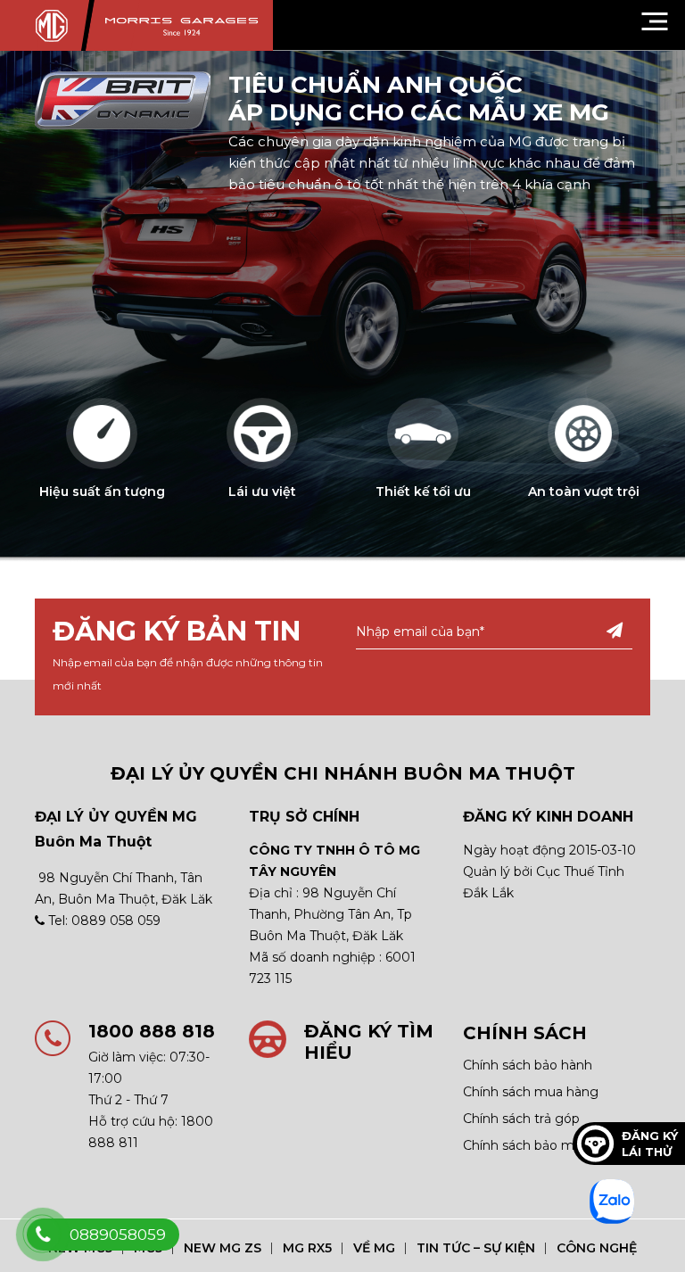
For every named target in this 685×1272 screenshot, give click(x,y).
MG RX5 (307, 1248)
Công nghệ (597, 1248)
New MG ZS (222, 1248)
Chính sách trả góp (521, 1119)
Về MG (374, 1248)
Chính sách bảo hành (527, 1065)
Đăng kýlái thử (650, 1143)
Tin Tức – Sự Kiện (476, 1248)
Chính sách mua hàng (530, 1092)
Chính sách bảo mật (525, 1145)
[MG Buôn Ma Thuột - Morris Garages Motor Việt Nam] (154, 25)
